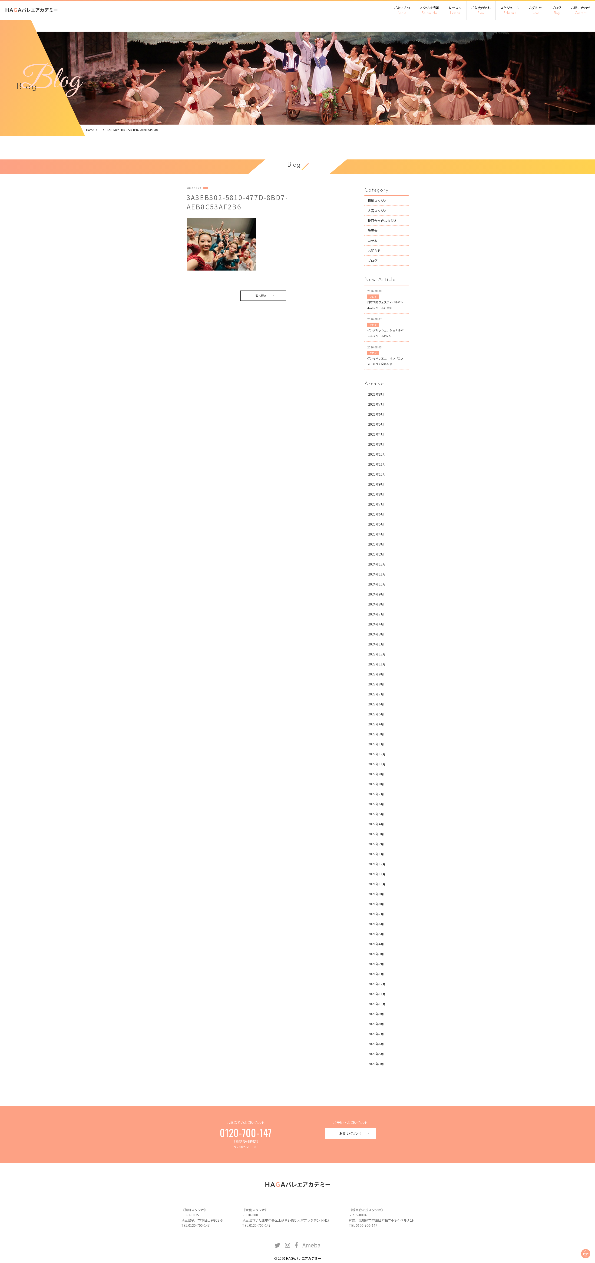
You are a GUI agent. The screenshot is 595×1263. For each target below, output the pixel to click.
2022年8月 (376, 784)
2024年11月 (377, 574)
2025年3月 (376, 544)
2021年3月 (376, 954)
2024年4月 (376, 624)
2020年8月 (376, 1024)
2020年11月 (377, 994)
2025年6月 (376, 514)
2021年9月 (376, 894)
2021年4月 (376, 944)
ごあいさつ (402, 10)
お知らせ (535, 10)
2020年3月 (376, 1063)
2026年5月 (376, 424)
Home (90, 129)
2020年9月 (376, 1014)
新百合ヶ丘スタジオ (382, 220)
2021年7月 (376, 914)
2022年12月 (377, 754)
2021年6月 (376, 924)
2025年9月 (376, 484)
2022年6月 (376, 804)
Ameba (311, 1245)
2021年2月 (376, 964)
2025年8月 (376, 494)
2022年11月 (377, 764)
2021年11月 (377, 874)
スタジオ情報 (429, 10)
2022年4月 (376, 824)
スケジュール (509, 10)
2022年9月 (376, 774)
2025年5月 (376, 524)
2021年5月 (376, 934)
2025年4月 (376, 534)
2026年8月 (376, 394)
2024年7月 (376, 614)
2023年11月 (377, 664)
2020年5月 (376, 1053)
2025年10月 (377, 474)
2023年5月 (376, 714)
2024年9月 (376, 594)
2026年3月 (376, 444)
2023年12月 (377, 654)
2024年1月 (376, 644)
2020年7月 (376, 1034)
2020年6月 (376, 1043)
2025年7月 (376, 504)
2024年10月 (377, 584)
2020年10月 (377, 1004)
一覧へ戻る (260, 296)
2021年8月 (376, 904)
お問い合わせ (580, 10)
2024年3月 (376, 634)
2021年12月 (377, 864)
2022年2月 (376, 844)
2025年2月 (376, 554)
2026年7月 (376, 404)
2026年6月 (376, 414)
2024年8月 (376, 604)
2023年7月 (376, 694)
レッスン (455, 10)
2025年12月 (377, 454)
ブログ (556, 10)
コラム (372, 240)
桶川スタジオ (377, 200)
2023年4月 (376, 724)
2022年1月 (376, 854)
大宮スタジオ (377, 210)
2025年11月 (377, 464)
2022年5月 (376, 814)
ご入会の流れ (481, 10)
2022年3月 (376, 834)
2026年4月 (376, 434)
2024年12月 (377, 564)
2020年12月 (377, 984)
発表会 (372, 230)
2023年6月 (376, 704)
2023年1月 (376, 744)
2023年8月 (376, 684)
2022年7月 (376, 794)
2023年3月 (376, 734)
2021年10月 (377, 884)
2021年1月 (376, 974)
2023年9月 (376, 674)
